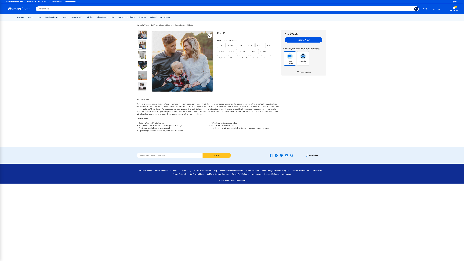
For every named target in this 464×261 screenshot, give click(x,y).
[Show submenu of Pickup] (33, 16)
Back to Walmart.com (15, 2)
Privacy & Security (180, 174)
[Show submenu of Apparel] (124, 16)
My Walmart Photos (55, 2)
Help (425, 9)
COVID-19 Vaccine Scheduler (231, 171)
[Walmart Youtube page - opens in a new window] (286, 155)
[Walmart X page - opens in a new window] (276, 155)
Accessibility (267, 171)
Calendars (142, 17)
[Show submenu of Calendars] (147, 16)
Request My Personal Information (277, 174)
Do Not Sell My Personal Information (246, 174)
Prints (39, 17)
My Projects (42, 2)
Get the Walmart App (300, 171)
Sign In (454, 2)
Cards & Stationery (51, 17)
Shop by (167, 17)
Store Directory (161, 171)
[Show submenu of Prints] (42, 16)
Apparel (120, 17)
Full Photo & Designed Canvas (161, 25)
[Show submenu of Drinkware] (135, 16)
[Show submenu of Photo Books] (107, 16)
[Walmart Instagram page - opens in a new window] (291, 155)
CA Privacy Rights (197, 174)
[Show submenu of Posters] (68, 16)
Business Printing (156, 17)
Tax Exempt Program (280, 171)
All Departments (145, 171)
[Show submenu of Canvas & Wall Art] (84, 16)
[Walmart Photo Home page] (19, 8)
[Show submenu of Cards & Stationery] (59, 16)
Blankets (90, 17)
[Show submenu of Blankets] (94, 16)
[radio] (142, 34)
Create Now (304, 40)
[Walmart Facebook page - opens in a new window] (271, 155)
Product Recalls (252, 171)
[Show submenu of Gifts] (115, 16)
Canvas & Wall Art (77, 17)
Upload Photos (70, 2)
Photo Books (101, 17)
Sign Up (217, 155)
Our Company (185, 171)
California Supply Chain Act (218, 174)
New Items (20, 17)
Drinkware (131, 17)
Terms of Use (317, 171)
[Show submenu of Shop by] (171, 16)
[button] (303, 72)
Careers (173, 171)
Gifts (112, 17)
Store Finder (31, 2)
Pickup (29, 17)
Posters (64, 17)
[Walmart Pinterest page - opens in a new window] (281, 155)
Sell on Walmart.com (202, 171)
